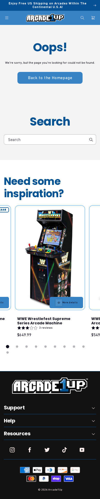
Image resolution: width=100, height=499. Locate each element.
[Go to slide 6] (55, 347)
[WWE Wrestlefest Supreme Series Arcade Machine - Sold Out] (50, 258)
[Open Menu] (6, 18)
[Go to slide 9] (83, 347)
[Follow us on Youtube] (82, 450)
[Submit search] (91, 140)
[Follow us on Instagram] (12, 450)
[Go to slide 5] (45, 347)
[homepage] (45, 18)
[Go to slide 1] (7, 347)
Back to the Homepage (50, 77)
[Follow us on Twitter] (47, 450)
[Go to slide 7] (64, 347)
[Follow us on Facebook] (29, 450)
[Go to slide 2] (17, 347)
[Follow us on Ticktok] (64, 450)
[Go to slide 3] (26, 347)
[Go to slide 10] (7, 352)
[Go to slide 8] (74, 347)
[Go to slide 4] (36, 347)
